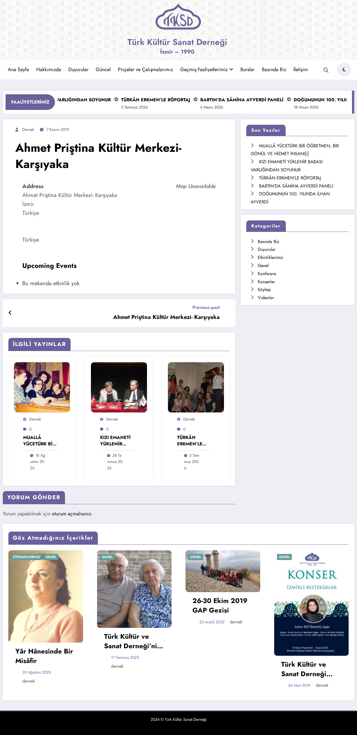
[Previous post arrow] (10, 313)
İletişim (300, 69)
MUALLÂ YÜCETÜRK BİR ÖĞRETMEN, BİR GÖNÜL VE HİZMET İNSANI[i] (39, 440)
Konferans (267, 273)
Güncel (103, 69)
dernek (28, 129)
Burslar (247, 69)
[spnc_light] (344, 69)
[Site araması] (326, 70)
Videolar (266, 297)
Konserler (266, 281)
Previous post (206, 307)
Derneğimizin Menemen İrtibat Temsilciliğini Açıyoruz (311, 612)
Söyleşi (264, 289)
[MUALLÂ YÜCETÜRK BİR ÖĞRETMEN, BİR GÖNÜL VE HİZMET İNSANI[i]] (42, 387)
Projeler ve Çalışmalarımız (145, 69)
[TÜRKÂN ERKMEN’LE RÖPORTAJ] (196, 387)
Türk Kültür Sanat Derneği (177, 42)
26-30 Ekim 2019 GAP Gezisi (135, 605)
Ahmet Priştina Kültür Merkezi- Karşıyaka (166, 317)
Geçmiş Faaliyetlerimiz (204, 69)
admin (325, 628)
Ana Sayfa (18, 69)
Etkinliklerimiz (270, 257)
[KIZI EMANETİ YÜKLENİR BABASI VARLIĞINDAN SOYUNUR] (119, 387)
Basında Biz (274, 69)
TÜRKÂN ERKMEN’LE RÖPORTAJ (140, 100)
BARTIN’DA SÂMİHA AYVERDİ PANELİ (226, 100)
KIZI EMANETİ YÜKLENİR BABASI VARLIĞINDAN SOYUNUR (116, 440)
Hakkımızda (48, 69)
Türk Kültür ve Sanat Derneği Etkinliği (219, 669)
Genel (263, 265)
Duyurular (78, 69)
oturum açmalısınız (71, 513)
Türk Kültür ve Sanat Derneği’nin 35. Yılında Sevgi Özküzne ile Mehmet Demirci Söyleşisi (47, 641)
